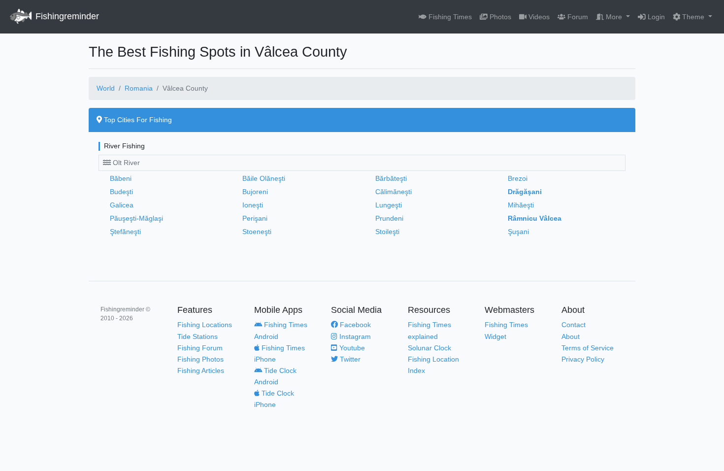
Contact (573, 325)
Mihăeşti (521, 205)
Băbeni (121, 178)
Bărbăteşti (391, 178)
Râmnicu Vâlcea (534, 218)
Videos (538, 17)
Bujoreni (255, 192)
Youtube (351, 348)
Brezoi (517, 178)
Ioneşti (252, 205)
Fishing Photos (200, 359)
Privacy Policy (582, 359)
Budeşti (121, 192)
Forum (576, 17)
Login (655, 17)
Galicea (121, 205)
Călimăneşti (393, 192)
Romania (139, 88)
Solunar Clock (429, 348)
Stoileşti (387, 232)
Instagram (354, 336)
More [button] (614, 17)
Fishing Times (449, 17)
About (570, 336)
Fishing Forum (200, 348)
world (106, 88)
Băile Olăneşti (263, 178)
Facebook (354, 325)
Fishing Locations (204, 325)
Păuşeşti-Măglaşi (136, 218)
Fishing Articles (200, 370)
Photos (499, 17)
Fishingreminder (66, 16)
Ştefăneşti (125, 232)
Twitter (349, 359)
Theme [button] (693, 17)
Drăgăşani (525, 192)
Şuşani (518, 232)
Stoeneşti (256, 232)
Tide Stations (197, 336)
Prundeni (389, 218)
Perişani (254, 218)
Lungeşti (388, 205)
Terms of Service (587, 348)
